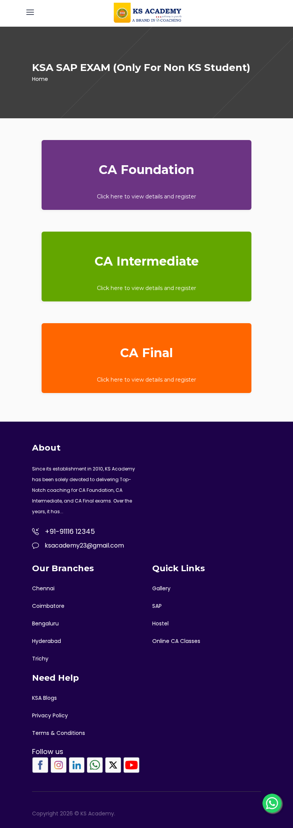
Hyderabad (46, 641)
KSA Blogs (44, 698)
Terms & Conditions (58, 733)
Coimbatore (48, 606)
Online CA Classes (176, 641)
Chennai (43, 588)
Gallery (161, 588)
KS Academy (120, 469)
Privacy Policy (50, 715)
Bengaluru (45, 623)
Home (40, 79)
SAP (157, 606)
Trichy (40, 658)
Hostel (160, 623)
